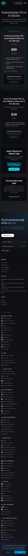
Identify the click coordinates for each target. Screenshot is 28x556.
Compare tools (4, 265)
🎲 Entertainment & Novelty (7, 525)
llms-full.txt (4, 302)
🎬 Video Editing (5, 365)
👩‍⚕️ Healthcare (4, 532)
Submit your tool (8, 235)
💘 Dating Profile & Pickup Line (8, 523)
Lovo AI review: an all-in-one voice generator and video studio (13, 291)
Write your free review (14, 196)
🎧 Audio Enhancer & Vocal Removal (9, 373)
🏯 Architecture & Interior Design (8, 323)
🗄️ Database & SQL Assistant (7, 424)
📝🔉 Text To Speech (5, 380)
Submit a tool (4, 271)
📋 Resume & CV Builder (6, 498)
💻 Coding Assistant (5, 422)
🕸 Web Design (4, 433)
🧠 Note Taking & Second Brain (8, 447)
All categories (4, 262)
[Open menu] (25, 3)
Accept (20, 552)
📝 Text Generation (5, 411)
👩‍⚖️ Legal (3, 493)
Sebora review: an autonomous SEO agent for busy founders (12, 284)
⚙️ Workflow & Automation (7, 456)
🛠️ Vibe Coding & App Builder (7, 431)
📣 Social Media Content (6, 477)
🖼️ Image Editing (5, 337)
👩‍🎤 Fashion (3, 332)
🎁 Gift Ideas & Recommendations (8, 530)
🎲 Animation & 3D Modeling (7, 320)
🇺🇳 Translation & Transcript (7, 383)
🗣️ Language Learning (6, 534)
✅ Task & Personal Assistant (7, 452)
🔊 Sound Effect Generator (7, 378)
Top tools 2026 (4, 269)
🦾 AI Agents (4, 440)
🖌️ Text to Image (4, 349)
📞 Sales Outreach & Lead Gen (7, 472)
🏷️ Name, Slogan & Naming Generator (9, 403)
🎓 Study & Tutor (5, 539)
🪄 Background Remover (6, 327)
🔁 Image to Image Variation (7, 339)
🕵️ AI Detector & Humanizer (7, 392)
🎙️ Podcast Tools (5, 376)
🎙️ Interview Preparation (6, 491)
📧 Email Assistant (5, 468)
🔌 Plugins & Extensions (6, 429)
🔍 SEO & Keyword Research (7, 475)
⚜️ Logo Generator (5, 344)
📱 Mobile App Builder (6, 426)
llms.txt (3, 300)
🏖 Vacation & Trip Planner (7, 454)
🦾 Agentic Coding (5, 419)
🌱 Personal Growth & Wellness (8, 449)
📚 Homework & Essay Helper (7, 401)
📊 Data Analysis (4, 509)
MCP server (3, 304)
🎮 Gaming (3, 527)
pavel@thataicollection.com (14, 82)
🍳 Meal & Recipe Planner (7, 442)
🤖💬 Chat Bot (4, 507)
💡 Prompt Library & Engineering (8, 408)
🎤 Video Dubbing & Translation (8, 362)
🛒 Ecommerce (4, 488)
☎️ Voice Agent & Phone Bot (7, 385)
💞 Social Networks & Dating (7, 537)
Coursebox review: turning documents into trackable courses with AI (12, 288)
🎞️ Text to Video (4, 357)
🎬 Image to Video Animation (7, 355)
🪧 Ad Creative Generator (6, 463)
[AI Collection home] (4, 3)
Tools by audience (5, 267)
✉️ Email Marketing (5, 470)
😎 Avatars (3, 325)
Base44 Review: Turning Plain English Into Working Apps (13, 280)
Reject (8, 552)
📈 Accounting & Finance (6, 484)
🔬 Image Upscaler (5, 342)
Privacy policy (21, 548)
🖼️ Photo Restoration (5, 346)
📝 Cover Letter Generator (6, 399)
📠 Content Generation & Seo (7, 396)
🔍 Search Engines (5, 514)
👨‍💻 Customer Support (5, 486)
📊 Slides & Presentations (6, 500)
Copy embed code (14, 169)
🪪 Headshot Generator (6, 335)
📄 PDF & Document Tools (7, 406)
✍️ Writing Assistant (5, 413)
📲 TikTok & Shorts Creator (7, 360)
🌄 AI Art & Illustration (6, 318)
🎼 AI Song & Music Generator (7, 371)
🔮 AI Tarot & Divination (6, 520)
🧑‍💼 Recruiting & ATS (5, 495)
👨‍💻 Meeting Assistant (5, 445)
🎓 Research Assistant (5, 511)
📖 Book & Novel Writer (6, 394)
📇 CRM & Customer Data (7, 465)
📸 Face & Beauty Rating (6, 330)
